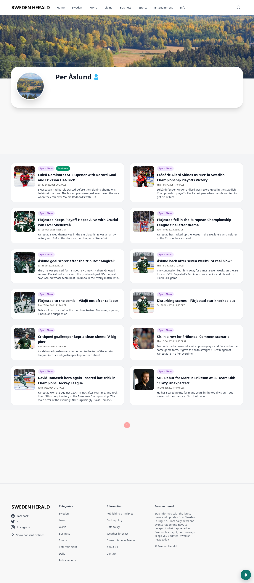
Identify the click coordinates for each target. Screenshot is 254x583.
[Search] (238, 7)
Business (125, 7)
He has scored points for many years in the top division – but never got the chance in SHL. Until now (195, 394)
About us (112, 547)
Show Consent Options (30, 535)
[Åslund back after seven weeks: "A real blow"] (143, 262)
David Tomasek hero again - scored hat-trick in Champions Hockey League (76, 380)
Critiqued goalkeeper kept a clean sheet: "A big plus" (77, 339)
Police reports (67, 560)
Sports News (46, 168)
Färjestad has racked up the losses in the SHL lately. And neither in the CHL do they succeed (197, 236)
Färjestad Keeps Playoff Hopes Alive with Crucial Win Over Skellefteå (78, 222)
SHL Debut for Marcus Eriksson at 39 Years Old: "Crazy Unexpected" (196, 380)
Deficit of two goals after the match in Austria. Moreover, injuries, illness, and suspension (78, 312)
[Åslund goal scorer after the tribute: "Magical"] (24, 262)
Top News (63, 168)
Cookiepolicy (114, 520)
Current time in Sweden (121, 540)
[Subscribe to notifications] (246, 575)
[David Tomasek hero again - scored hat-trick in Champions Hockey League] (24, 379)
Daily (62, 553)
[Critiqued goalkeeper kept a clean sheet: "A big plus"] (24, 338)
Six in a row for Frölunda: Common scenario (193, 336)
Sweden (77, 7)
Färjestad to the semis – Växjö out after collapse (78, 300)
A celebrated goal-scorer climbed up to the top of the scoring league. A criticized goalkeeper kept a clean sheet (76, 353)
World (93, 7)
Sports (143, 7)
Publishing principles (120, 513)
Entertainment (163, 7)
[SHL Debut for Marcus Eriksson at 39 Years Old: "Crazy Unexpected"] (143, 379)
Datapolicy (113, 527)
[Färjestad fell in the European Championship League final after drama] (143, 221)
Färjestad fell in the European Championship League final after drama (194, 222)
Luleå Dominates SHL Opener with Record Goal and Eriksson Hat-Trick (77, 177)
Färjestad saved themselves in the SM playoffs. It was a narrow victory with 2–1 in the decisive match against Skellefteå (77, 236)
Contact (111, 553)
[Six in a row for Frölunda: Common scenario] (143, 338)
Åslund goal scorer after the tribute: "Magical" (76, 261)
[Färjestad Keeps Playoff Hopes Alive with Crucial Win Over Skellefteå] (24, 221)
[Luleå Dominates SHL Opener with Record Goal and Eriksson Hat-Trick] (24, 176)
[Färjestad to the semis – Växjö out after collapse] (24, 302)
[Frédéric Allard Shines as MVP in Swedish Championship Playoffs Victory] (143, 176)
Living (108, 7)
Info (182, 7)
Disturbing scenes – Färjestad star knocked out (196, 300)
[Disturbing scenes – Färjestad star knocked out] (143, 302)
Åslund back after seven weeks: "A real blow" (194, 261)
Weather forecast (117, 533)
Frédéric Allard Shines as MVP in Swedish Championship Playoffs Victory (191, 177)
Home (61, 7)
